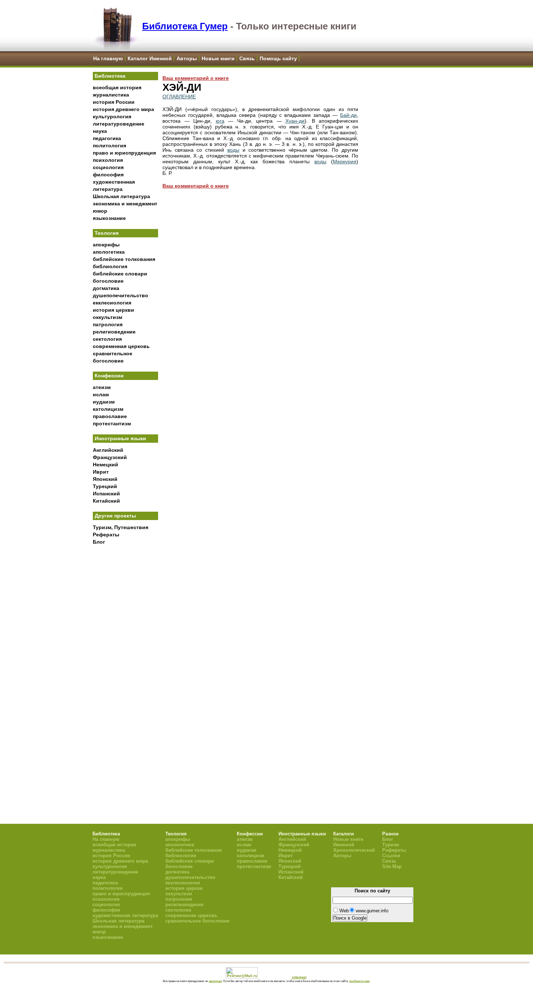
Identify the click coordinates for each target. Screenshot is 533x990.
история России (114, 102)
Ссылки (391, 855)
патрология (108, 324)
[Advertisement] (125, 668)
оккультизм (107, 317)
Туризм (390, 844)
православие (110, 416)
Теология (107, 233)
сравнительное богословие (197, 921)
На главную (108, 58)
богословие (108, 281)
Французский (110, 457)
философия (108, 174)
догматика (106, 288)
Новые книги (218, 58)
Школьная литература (121, 196)
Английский (108, 450)
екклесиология (112, 303)
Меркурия (344, 161)
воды (233, 150)
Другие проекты (115, 516)
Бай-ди (348, 115)
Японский (105, 479)
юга (220, 121)
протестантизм (112, 423)
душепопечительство (120, 295)
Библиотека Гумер (185, 26)
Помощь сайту (278, 58)
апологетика (109, 252)
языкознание (109, 218)
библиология (110, 266)
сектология (107, 339)
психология (108, 160)
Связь (247, 58)
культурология (112, 116)
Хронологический (354, 850)
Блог (99, 542)
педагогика (107, 138)
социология (108, 167)
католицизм (108, 409)
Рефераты (106, 534)
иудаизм (104, 402)
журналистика (111, 95)
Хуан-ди (295, 121)
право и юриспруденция (124, 153)
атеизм (102, 387)
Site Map (392, 866)
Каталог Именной (150, 58)
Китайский (106, 501)
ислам (101, 394)
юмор (100, 211)
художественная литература (125, 915)
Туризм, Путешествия (120, 527)
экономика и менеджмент (125, 203)
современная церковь (121, 346)
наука (100, 131)
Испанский (106, 493)
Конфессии (109, 376)
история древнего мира (123, 109)
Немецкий (105, 464)
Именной (343, 844)
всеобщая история (117, 87)
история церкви (113, 310)
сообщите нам (359, 981)
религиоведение (114, 332)
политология (109, 145)
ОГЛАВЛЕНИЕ (179, 96)
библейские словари (120, 274)
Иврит (101, 472)
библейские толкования (124, 259)
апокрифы (106, 245)
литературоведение (118, 124)
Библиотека (110, 76)
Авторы (187, 58)
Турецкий (105, 486)
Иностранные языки (120, 438)
